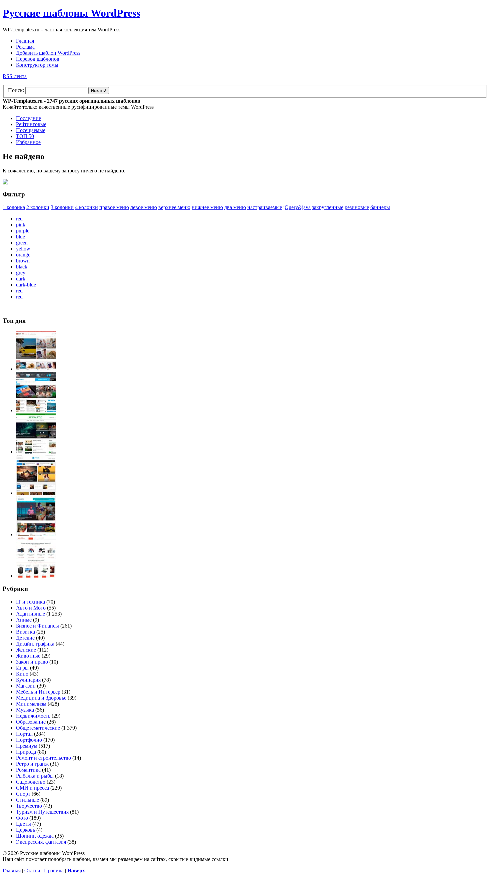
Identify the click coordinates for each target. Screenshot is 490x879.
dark (20, 278)
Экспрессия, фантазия (41, 842)
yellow (23, 248)
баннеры (380, 207)
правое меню (114, 207)
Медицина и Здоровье (41, 698)
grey (20, 272)
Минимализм (31, 704)
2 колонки (37, 207)
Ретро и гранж (32, 764)
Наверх (76, 870)
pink (20, 224)
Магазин (26, 686)
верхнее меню (174, 207)
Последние (28, 118)
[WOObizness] (36, 576)
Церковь (25, 830)
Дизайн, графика (35, 644)
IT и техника (30, 602)
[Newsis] (36, 493)
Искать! (98, 90)
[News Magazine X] (36, 369)
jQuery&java (297, 207)
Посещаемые (30, 130)
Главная (25, 41)
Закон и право (32, 662)
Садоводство (30, 782)
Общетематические (38, 728)
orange (23, 254)
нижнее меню (207, 207)
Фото (22, 818)
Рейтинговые (31, 124)
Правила (54, 870)
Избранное (28, 142)
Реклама (25, 47)
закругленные (327, 207)
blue (20, 236)
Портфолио (29, 740)
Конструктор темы (37, 65)
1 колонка (14, 207)
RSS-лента (15, 76)
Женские (26, 650)
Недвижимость (33, 716)
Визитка (25, 632)
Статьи (32, 870)
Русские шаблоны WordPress (71, 13)
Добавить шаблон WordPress (48, 53)
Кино (22, 674)
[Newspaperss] (36, 534)
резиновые (357, 207)
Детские (25, 638)
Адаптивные (30, 614)
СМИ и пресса (32, 788)
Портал (24, 734)
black (21, 266)
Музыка (25, 710)
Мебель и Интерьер (38, 692)
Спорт (23, 794)
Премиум (26, 746)
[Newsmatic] (36, 452)
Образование (31, 722)
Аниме (24, 620)
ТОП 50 (25, 136)
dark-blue (26, 284)
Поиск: (16, 90)
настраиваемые (264, 207)
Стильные (27, 800)
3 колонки (62, 207)
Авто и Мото (31, 608)
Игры (22, 668)
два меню (235, 207)
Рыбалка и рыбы (35, 776)
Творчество (29, 806)
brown (23, 260)
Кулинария (28, 680)
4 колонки (86, 207)
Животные (28, 656)
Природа (26, 752)
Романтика (28, 770)
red (19, 218)
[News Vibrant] (36, 410)
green (22, 242)
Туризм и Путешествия (42, 812)
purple (22, 230)
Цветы (23, 824)
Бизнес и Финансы (37, 626)
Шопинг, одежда (35, 836)
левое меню (143, 207)
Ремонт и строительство (43, 758)
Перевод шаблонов (37, 59)
